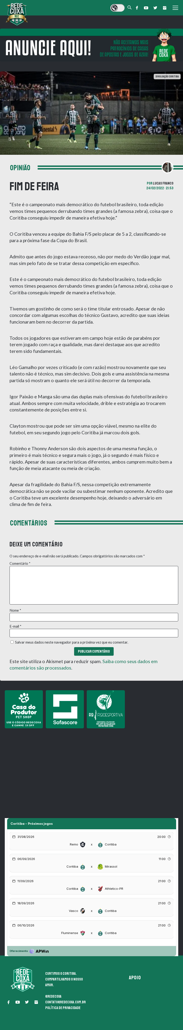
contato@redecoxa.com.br (65, 1002)
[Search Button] (129, 8)
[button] (136, 7)
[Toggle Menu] (175, 8)
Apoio (135, 978)
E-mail (15, 626)
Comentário (20, 563)
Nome (15, 610)
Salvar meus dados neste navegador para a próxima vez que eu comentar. (71, 642)
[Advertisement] (91, 764)
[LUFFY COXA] (91, 45)
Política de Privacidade (63, 1007)
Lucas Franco (163, 183)
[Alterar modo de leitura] (117, 8)
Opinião (20, 167)
